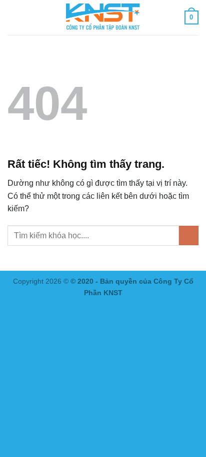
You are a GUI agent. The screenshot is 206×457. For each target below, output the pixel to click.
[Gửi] (188, 235)
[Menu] (14, 17)
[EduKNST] (103, 17)
